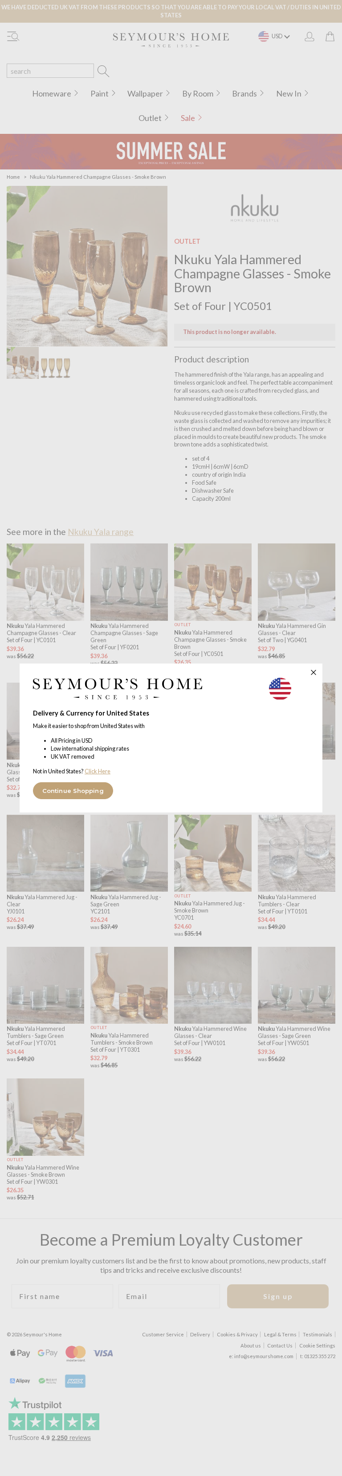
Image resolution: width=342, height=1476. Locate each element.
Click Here (97, 771)
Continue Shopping (73, 790)
